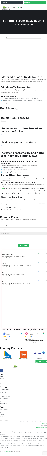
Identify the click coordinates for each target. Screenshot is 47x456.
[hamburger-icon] (45, 8)
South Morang (31, 193)
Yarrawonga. (43, 190)
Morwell (6, 188)
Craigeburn (13, 192)
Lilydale (16, 190)
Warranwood (31, 190)
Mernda (43, 192)
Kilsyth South (11, 190)
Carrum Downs (7, 192)
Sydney (20, 209)
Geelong (41, 193)
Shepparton (11, 188)
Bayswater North (29, 188)
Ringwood (21, 190)
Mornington (5, 193)
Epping (34, 192)
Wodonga (37, 190)
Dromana (30, 192)
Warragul (26, 190)
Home (15, 24)
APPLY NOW (23, 245)
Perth (17, 209)
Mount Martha (17, 193)
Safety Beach (25, 193)
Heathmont (5, 190)
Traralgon (16, 188)
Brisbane (8, 209)
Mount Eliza (11, 193)
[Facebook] (1, 370)
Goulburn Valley (42, 188)
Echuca (36, 193)
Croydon (36, 188)
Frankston (38, 192)
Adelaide (3, 209)
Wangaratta (22, 188)
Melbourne (13, 209)
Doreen (25, 192)
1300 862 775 (42, 204)
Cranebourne (20, 192)
